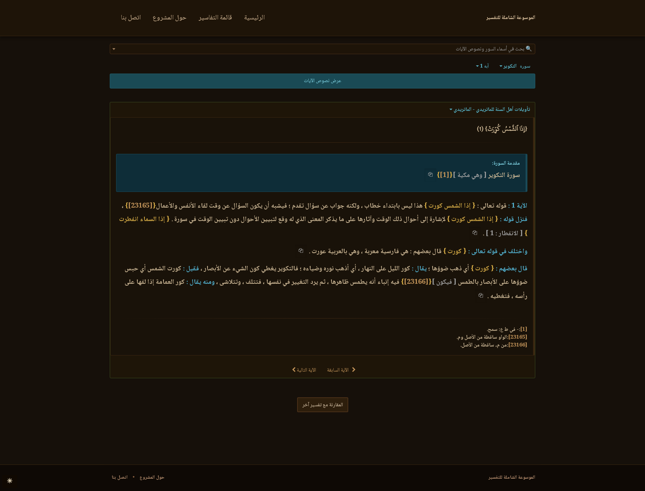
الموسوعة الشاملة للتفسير (512, 477)
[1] (444, 175)
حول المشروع (170, 18)
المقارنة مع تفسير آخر (322, 405)
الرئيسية (254, 18)
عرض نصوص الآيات (322, 81)
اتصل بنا (131, 18)
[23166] (416, 282)
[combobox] (322, 49)
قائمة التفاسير (215, 18)
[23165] (140, 206)
